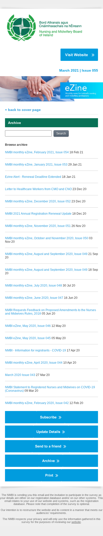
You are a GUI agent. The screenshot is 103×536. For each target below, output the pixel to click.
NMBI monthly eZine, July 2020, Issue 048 (33, 285)
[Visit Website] (49, 55)
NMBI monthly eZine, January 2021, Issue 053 (36, 164)
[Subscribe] (50, 422)
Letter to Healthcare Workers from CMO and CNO (38, 189)
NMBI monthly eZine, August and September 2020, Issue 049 (46, 254)
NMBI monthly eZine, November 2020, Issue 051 (38, 226)
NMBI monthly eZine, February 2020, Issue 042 (37, 403)
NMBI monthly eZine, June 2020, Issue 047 (34, 298)
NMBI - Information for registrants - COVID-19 (36, 350)
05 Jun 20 (48, 313)
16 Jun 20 (71, 298)
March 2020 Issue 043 (20, 375)
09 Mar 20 (31, 390)
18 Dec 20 (79, 213)
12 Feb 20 (76, 403)
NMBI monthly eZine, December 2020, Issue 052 (38, 201)
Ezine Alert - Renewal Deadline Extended (33, 177)
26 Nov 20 (79, 226)
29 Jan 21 (75, 164)
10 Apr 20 (69, 362)
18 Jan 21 (69, 177)
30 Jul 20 (69, 285)
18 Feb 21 (76, 152)
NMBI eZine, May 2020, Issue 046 (28, 326)
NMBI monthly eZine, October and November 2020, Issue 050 (46, 238)
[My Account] (50, 437)
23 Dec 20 (79, 189)
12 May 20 (59, 326)
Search (61, 133)
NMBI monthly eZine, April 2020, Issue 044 (33, 362)
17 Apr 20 (73, 350)
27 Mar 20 (43, 375)
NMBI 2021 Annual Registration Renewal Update (38, 213)
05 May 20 (59, 338)
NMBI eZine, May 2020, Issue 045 (28, 338)
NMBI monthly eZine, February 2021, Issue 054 (37, 152)
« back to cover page (23, 110)
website (76, 521)
